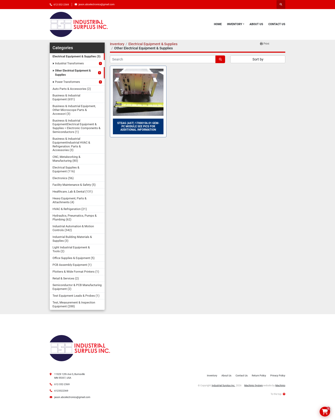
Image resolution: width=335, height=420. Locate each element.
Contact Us (276, 24)
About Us (256, 24)
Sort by (257, 59)
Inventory (234, 24)
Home (218, 24)
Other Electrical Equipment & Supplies (73, 72)
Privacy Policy (277, 375)
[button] (235, 24)
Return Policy (259, 375)
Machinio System (253, 385)
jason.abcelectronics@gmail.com (96, 4)
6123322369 (61, 390)
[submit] (220, 59)
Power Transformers (67, 82)
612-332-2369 (61, 4)
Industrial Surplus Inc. (223, 385)
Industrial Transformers (69, 63)
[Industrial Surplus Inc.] (80, 348)
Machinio (280, 385)
